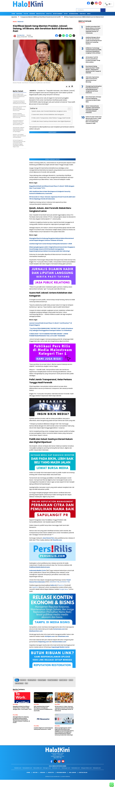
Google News (63, 589)
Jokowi (71, 680)
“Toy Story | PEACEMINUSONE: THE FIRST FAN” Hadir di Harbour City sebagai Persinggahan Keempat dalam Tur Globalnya (51, 329)
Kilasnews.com (63, 636)
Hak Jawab (72, 772)
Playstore (61, 585)
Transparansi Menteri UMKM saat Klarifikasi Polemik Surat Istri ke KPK (24, 17)
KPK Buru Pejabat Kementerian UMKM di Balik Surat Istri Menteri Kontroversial (70, 17)
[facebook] (89, 4)
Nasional (19, 13)
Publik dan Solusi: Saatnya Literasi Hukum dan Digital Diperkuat (52, 121)
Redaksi (42, 772)
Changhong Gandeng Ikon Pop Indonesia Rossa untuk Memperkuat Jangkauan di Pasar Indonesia (94, 89)
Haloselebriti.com (27, 768)
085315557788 (54, 582)
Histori (35, 772)
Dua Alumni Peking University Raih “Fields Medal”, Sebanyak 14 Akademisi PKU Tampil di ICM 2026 (93, 69)
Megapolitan (40, 13)
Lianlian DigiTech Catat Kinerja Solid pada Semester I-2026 (50, 244)
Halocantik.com (37, 768)
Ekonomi (32, 13)
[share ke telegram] (67, 36)
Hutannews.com (59, 629)
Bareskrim (23, 680)
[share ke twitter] (60, 36)
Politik (26, 13)
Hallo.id (53, 585)
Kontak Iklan (83, 772)
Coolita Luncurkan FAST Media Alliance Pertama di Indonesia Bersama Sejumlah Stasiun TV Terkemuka (93, 30)
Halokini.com (17, 768)
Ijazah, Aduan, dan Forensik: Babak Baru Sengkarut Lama (49, 111)
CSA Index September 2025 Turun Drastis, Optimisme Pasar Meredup (92, 79)
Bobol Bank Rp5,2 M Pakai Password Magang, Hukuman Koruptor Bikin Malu (93, 99)
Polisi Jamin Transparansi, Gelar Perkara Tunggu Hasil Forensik (51, 118)
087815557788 (65, 582)
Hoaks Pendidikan (53, 680)
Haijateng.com (43, 642)
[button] (67, 87)
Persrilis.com (57, 540)
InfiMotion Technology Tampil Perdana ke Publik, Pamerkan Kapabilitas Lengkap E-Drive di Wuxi (94, 50)
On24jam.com (50, 636)
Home (13, 13)
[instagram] (96, 4)
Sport (66, 13)
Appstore (35, 587)
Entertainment (57, 13)
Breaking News (32, 680)
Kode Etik (51, 772)
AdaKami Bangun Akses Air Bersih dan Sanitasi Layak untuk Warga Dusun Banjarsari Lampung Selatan (94, 40)
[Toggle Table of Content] (69, 108)
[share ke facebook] (57, 36)
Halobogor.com (66, 768)
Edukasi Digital (42, 680)
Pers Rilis (83, 13)
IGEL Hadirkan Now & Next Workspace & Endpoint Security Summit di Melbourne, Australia (49, 192)
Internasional (73, 13)
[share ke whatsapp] (64, 36)
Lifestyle (49, 13)
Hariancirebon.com (59, 642)
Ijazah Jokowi (63, 680)
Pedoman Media (61, 772)
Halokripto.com (56, 768)
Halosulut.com (97, 768)
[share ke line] (70, 36)
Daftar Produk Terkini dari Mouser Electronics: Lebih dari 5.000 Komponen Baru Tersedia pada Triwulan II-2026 (94, 120)
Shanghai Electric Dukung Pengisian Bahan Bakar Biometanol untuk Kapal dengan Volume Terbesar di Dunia (51, 239)
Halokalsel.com (75, 768)
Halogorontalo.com (86, 768)
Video (88, 13)
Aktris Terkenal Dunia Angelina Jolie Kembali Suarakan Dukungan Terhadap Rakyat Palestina (93, 109)
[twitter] (92, 4)
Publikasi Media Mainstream (39, 567)
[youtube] (100, 4)
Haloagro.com (47, 768)
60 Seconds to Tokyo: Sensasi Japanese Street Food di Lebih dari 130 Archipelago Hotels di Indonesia (52, 198)
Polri (26, 683)
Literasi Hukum (19, 683)
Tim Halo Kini (20, 35)
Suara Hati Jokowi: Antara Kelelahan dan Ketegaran (48, 114)
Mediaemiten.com (36, 631)
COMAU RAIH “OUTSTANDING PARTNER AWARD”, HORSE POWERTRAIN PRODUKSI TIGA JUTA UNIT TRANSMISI (48, 335)
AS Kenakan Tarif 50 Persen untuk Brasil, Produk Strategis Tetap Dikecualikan (93, 59)
